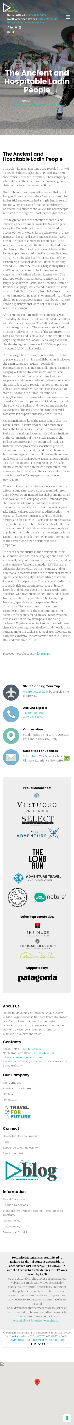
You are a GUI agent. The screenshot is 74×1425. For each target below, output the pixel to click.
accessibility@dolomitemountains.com (37, 1320)
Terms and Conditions (17, 1232)
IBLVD (13, 1339)
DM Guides (10, 1100)
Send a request (13, 1153)
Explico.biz (24, 1339)
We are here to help (35, 691)
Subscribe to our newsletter (21, 1148)
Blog (6, 1142)
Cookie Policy (11, 1226)
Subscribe (29, 756)
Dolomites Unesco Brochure (21, 1136)
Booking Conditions (15, 1205)
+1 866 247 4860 (47, 19)
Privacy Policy (11, 1221)
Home (26, 101)
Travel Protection (14, 1199)
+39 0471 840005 (36, 15)
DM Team (9, 1094)
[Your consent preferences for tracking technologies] (67, 1418)
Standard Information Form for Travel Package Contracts (33, 1213)
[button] (37, 1382)
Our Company (12, 1083)
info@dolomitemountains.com (26, 22)
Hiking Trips (42, 653)
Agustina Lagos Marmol (18, 1088)
